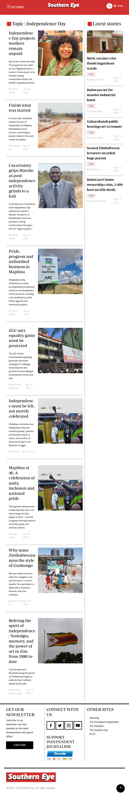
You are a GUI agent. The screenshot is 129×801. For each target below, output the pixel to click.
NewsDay (94, 718)
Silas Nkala (94, 170)
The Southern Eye (99, 730)
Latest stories (107, 23)
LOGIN (119, 6)
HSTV (92, 734)
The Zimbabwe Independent (104, 722)
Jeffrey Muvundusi (98, 201)
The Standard (96, 726)
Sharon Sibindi (96, 80)
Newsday (16, 452)
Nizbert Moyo (96, 111)
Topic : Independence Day (39, 23)
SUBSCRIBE (19, 745)
